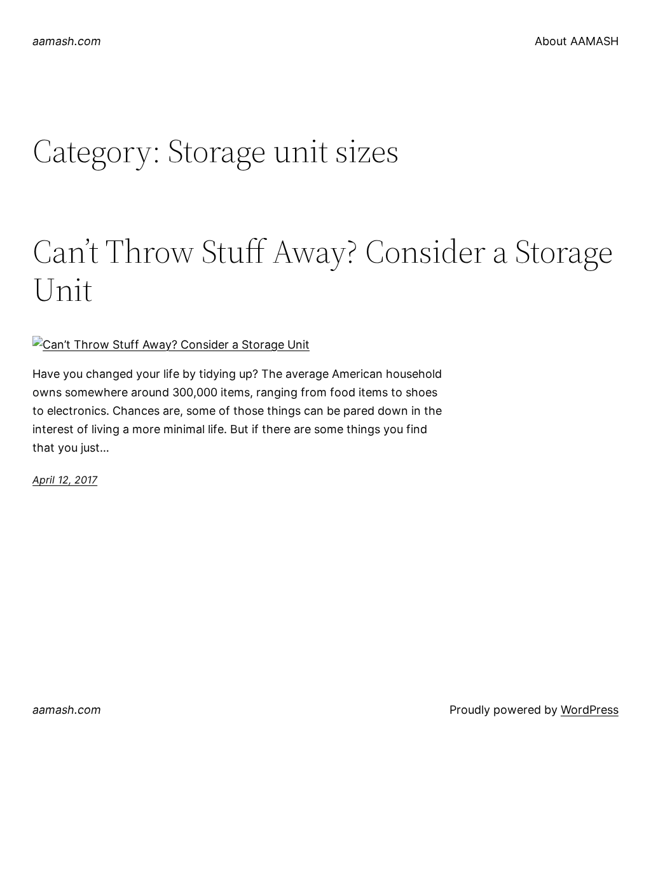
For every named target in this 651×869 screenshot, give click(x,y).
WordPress (590, 709)
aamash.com (66, 41)
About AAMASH (577, 41)
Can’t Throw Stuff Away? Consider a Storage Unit (322, 270)
